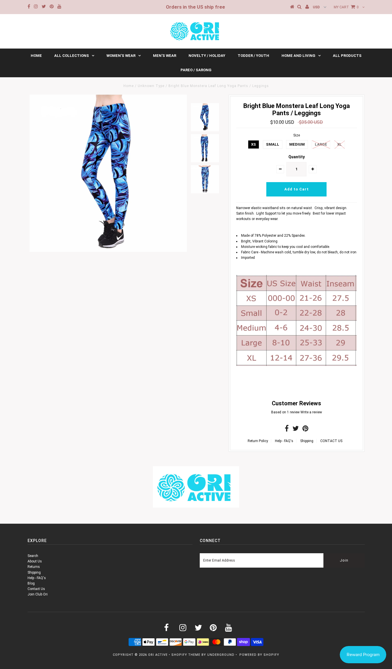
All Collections (71, 55)
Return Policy (258, 441)
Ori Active (158, 655)
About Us (35, 561)
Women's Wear (120, 55)
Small (272, 144)
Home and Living (298, 55)
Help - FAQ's (284, 441)
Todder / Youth (253, 55)
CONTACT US (331, 441)
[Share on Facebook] (287, 430)
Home (36, 55)
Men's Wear (164, 55)
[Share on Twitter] (295, 430)
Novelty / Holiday (207, 55)
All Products (347, 55)
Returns (34, 567)
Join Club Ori (38, 594)
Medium (297, 144)
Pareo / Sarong (196, 70)
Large (321, 144)
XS (253, 144)
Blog (31, 583)
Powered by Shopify (259, 655)
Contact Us (36, 589)
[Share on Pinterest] (305, 430)
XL (339, 144)
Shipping (306, 441)
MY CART (346, 7)
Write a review (311, 412)
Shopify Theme (185, 655)
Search (33, 556)
